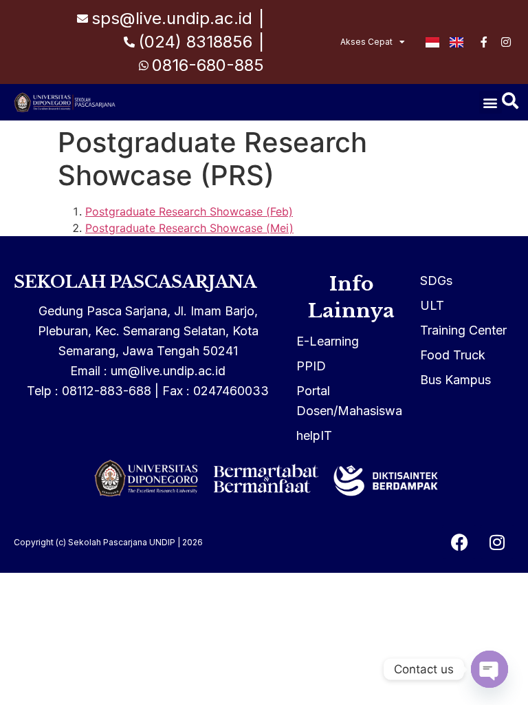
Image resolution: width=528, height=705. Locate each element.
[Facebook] (459, 542)
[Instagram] (497, 542)
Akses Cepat (366, 41)
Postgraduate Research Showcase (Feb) (189, 211)
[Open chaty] (489, 669)
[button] (490, 102)
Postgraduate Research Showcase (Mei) (189, 228)
